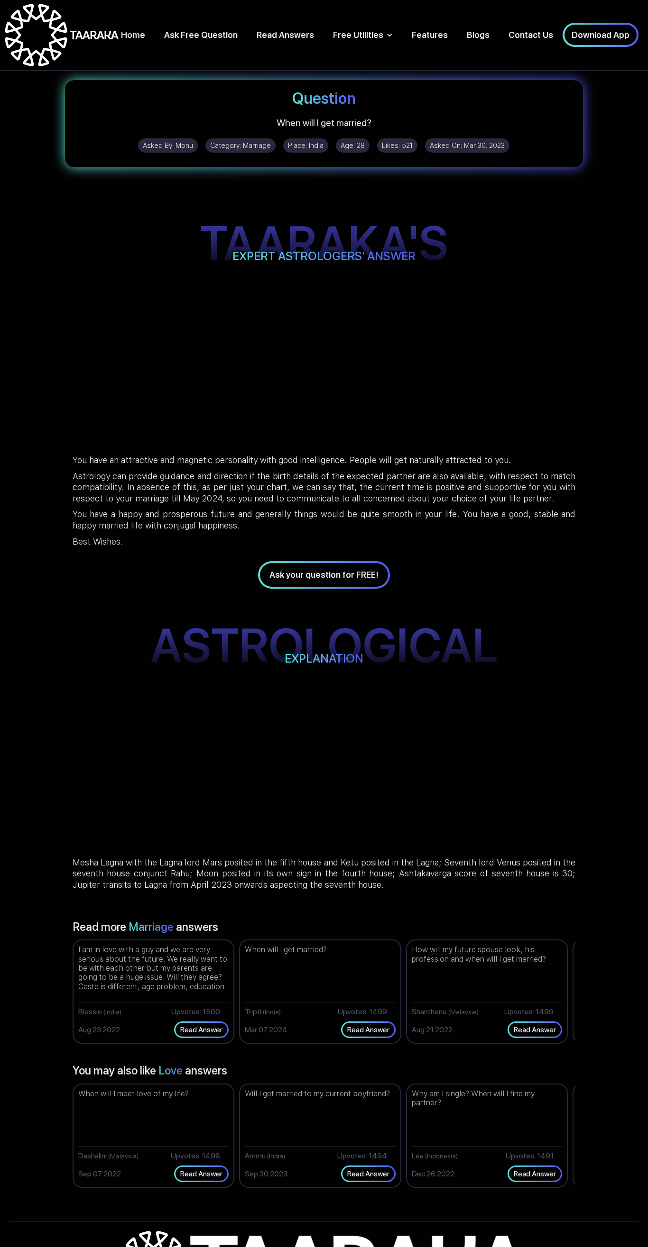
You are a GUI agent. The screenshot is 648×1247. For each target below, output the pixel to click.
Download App (600, 35)
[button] (363, 34)
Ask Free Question (201, 35)
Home (133, 35)
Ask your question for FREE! (324, 575)
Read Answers (285, 35)
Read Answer (201, 1029)
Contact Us (531, 35)
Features (430, 35)
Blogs (478, 35)
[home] (62, 35)
